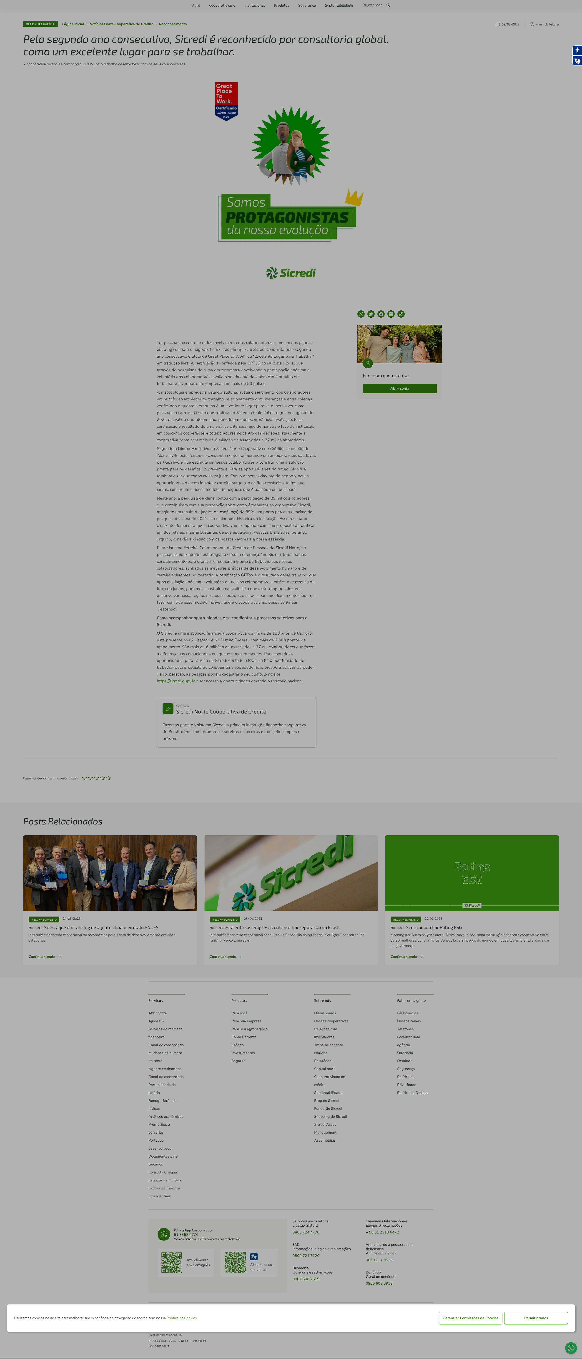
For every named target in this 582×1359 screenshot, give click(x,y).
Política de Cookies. (182, 1318)
